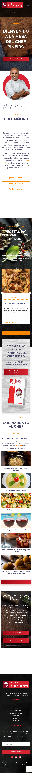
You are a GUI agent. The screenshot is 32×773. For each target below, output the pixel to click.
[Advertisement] (16, 205)
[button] (28, 5)
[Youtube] (16, 757)
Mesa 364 (16, 715)
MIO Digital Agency (9, 765)
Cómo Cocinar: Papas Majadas (16, 490)
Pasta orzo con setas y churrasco (15, 303)
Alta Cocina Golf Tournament (16, 713)
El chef (16, 708)
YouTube (18, 446)
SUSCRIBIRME (16, 752)
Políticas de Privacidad (23, 765)
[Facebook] (12, 757)
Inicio (16, 705)
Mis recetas (16, 718)
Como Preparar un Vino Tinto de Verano (16, 530)
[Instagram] (20, 757)
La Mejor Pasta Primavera (16, 510)
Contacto (16, 720)
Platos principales (13, 297)
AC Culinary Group (16, 710)
